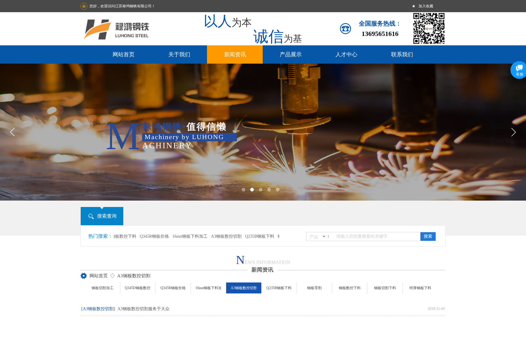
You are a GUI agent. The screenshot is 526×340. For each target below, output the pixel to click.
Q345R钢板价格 (146, 236)
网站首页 (98, 275)
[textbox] (376, 236)
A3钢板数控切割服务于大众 (143, 309)
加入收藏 (426, 6)
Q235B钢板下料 (252, 236)
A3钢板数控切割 (218, 236)
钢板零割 (278, 236)
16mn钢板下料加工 (182, 236)
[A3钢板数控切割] (98, 309)
